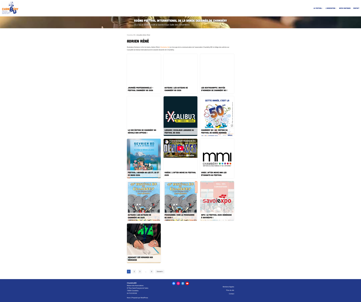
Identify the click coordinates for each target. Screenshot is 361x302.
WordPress (144, 298)
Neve (128, 298)
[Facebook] (173, 283)
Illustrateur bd (164, 47)
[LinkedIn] (182, 283)
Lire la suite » (144, 73)
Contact (356, 8)
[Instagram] (178, 283)
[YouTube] (187, 283)
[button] (322, 8)
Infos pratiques (345, 8)
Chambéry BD (131, 35)
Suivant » (160, 271)
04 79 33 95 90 (132, 293)
